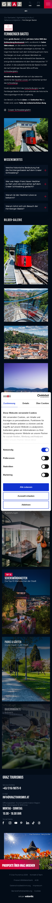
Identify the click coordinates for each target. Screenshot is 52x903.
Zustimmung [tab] (9, 403)
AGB (36, 880)
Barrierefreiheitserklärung (21, 891)
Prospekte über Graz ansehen (18, 865)
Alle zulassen (26, 487)
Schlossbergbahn (11, 71)
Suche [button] (30, 5)
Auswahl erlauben (26, 496)
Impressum (37, 886)
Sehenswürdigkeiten (12, 20)
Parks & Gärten (13, 642)
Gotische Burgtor (31, 88)
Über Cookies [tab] (42, 403)
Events (38, 5)
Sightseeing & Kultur (25, 18)
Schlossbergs (12, 83)
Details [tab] (26, 403)
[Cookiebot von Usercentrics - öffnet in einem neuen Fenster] (37, 396)
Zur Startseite (9, 18)
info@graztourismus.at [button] (16, 797)
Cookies (37, 891)
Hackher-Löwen (21, 80)
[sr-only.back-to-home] (12, 4)
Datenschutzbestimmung (20, 886)
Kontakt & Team (36, 875)
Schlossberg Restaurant (14, 42)
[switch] (45, 458)
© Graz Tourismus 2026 (18, 875)
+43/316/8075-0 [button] (12, 788)
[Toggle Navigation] (48, 4)
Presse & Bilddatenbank (23, 880)
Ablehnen (26, 505)
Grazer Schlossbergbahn (19, 110)
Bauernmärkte (13, 709)
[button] (4, 823)
